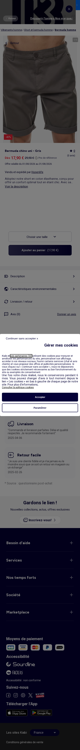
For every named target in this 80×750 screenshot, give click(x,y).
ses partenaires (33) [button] (21, 356)
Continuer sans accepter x (22, 338)
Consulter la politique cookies (18, 387)
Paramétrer (40, 408)
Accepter (40, 397)
